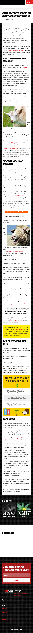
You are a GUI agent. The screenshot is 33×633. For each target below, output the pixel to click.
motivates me (8, 445)
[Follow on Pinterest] (6, 600)
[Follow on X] (3, 600)
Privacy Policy (5, 615)
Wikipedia (25, 67)
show (9, 24)
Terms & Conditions (7, 619)
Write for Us (29, 2)
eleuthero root (19, 196)
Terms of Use (5, 623)
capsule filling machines (16, 51)
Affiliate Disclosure (6, 612)
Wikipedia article (16, 143)
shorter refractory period (15, 251)
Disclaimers (4, 608)
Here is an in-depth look (10, 149)
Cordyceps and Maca (16, 320)
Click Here (18, 329)
